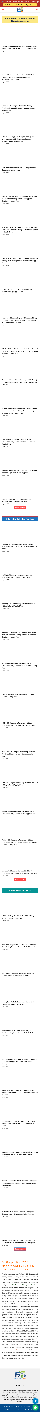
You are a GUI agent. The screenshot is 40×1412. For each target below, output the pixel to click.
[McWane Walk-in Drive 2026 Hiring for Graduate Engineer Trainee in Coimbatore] (20, 1019)
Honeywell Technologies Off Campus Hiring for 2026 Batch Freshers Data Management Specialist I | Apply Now (19, 320)
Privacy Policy (8, 1406)
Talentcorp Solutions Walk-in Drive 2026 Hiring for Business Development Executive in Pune (20, 1092)
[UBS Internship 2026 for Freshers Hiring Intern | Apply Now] (20, 683)
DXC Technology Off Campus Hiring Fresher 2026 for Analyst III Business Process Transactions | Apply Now (19, 139)
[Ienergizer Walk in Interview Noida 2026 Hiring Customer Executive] (20, 991)
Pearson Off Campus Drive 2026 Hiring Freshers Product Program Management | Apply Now (18, 108)
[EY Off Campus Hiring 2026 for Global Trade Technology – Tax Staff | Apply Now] (20, 459)
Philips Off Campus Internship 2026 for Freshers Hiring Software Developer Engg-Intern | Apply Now (19, 842)
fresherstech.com (22, 1350)
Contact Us (18, 1406)
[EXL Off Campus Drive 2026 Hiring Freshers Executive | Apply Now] (20, 156)
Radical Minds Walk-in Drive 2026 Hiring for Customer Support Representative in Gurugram (19, 1061)
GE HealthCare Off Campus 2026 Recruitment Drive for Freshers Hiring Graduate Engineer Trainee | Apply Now (20, 351)
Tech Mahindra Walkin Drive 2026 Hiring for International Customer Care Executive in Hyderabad (19, 1183)
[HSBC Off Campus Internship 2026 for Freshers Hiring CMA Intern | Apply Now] (20, 712)
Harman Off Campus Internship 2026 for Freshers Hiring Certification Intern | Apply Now (19, 546)
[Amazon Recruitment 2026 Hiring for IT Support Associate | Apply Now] (20, 488)
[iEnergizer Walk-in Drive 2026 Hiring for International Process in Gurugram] (20, 962)
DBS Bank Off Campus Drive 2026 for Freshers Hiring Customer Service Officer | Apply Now (19, 442)
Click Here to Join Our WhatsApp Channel (20, 5)
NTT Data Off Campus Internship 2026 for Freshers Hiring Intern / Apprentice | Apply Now (19, 754)
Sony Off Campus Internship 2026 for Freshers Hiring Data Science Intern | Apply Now (19, 666)
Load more (19, 508)
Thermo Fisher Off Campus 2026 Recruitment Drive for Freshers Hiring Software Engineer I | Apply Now (20, 230)
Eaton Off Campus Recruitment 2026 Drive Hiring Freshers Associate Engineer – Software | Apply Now (19, 77)
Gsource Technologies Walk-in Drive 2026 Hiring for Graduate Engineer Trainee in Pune (18, 1123)
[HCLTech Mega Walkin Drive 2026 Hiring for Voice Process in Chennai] (20, 905)
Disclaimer (27, 1406)
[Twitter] (35, 1401)
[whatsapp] (35, 1407)
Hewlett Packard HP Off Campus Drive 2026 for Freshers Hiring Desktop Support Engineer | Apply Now (19, 199)
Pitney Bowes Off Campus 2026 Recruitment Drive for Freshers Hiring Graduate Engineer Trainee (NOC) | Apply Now (20, 411)
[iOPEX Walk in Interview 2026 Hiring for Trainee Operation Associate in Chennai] (20, 1200)
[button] (3, 9)
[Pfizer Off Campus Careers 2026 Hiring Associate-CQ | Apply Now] (20, 278)
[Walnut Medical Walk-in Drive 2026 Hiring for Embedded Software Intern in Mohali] (20, 1141)
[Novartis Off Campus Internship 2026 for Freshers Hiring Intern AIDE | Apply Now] (20, 800)
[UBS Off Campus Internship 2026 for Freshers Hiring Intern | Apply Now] (20, 771)
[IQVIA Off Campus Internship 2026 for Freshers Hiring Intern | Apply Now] (20, 564)
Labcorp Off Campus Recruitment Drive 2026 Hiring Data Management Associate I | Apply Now (20, 260)
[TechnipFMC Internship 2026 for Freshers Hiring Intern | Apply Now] (20, 592)
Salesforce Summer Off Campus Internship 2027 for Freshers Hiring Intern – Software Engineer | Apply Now (19, 635)
